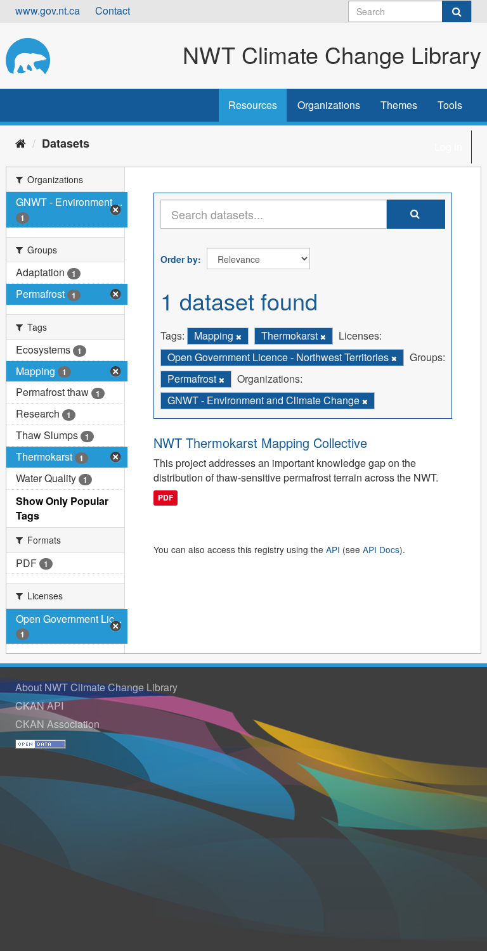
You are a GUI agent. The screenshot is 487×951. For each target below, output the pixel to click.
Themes (398, 105)
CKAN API (39, 705)
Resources (252, 105)
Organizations (328, 105)
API (333, 549)
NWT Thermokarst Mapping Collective (260, 442)
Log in (448, 146)
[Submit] (456, 11)
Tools (450, 105)
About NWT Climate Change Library (96, 687)
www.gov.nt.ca (47, 10)
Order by (179, 259)
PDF (165, 498)
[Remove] (239, 336)
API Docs (381, 549)
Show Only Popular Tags (62, 508)
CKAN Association (57, 724)
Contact (112, 10)
